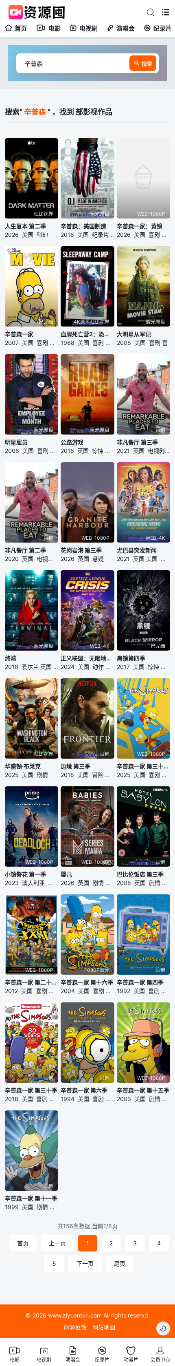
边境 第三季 (75, 766)
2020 (12, 558)
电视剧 (88, 28)
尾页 (119, 1263)
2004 (68, 990)
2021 (123, 450)
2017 (123, 666)
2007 (12, 342)
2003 (124, 1098)
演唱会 (125, 28)
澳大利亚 (33, 882)
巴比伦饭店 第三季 (140, 874)
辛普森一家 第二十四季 (31, 982)
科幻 (42, 234)
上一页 (57, 1243)
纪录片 (162, 28)
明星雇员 (16, 442)
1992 (123, 990)
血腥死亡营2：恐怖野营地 (87, 334)
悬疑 (98, 558)
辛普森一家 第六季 (84, 1090)
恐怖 (111, 342)
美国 (27, 234)
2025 (12, 774)
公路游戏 (72, 442)
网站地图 (103, 1327)
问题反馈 (75, 1327)
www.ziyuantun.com (75, 1315)
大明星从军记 (134, 334)
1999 (12, 1206)
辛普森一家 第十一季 (31, 1198)
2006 (12, 450)
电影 (54, 28)
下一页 (85, 1263)
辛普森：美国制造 (83, 226)
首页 (21, 28)
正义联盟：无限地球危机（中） (87, 658)
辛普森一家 (19, 334)
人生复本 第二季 (25, 226)
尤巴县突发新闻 (137, 550)
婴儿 (66, 874)
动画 (167, 234)
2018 (11, 666)
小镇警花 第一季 (25, 874)
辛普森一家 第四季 (140, 982)
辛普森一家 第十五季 (143, 1090)
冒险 (55, 342)
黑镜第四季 (131, 658)
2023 (12, 882)
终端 (10, 658)
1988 (67, 342)
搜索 (147, 63)
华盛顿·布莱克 (23, 766)
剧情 (166, 666)
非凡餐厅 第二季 (25, 550)
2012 (11, 990)
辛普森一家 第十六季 (87, 982)
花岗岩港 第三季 (81, 550)
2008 (124, 342)
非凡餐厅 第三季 (137, 442)
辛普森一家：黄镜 (139, 226)
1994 (67, 1098)
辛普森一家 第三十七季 (143, 766)
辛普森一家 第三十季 (31, 1090)
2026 (12, 234)
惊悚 (97, 450)
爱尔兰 (30, 666)
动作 (98, 666)
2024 (67, 666)
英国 (83, 450)
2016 (67, 234)
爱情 (55, 450)
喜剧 (154, 234)
